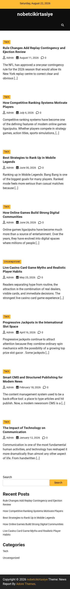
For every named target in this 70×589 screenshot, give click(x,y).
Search (7, 477)
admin (10, 57)
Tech (6, 42)
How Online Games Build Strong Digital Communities (33, 524)
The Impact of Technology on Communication (24, 430)
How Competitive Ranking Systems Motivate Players (33, 511)
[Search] (62, 25)
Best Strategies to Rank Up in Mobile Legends (29, 517)
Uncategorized (12, 261)
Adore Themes (25, 584)
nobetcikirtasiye (35, 14)
